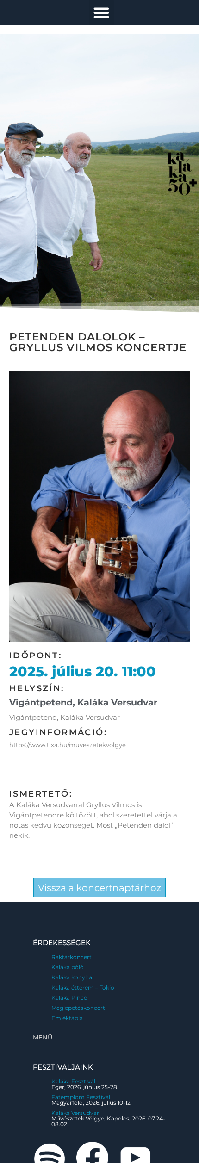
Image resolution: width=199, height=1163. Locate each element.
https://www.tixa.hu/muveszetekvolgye (67, 745)
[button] (101, 12)
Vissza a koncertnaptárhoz (99, 887)
